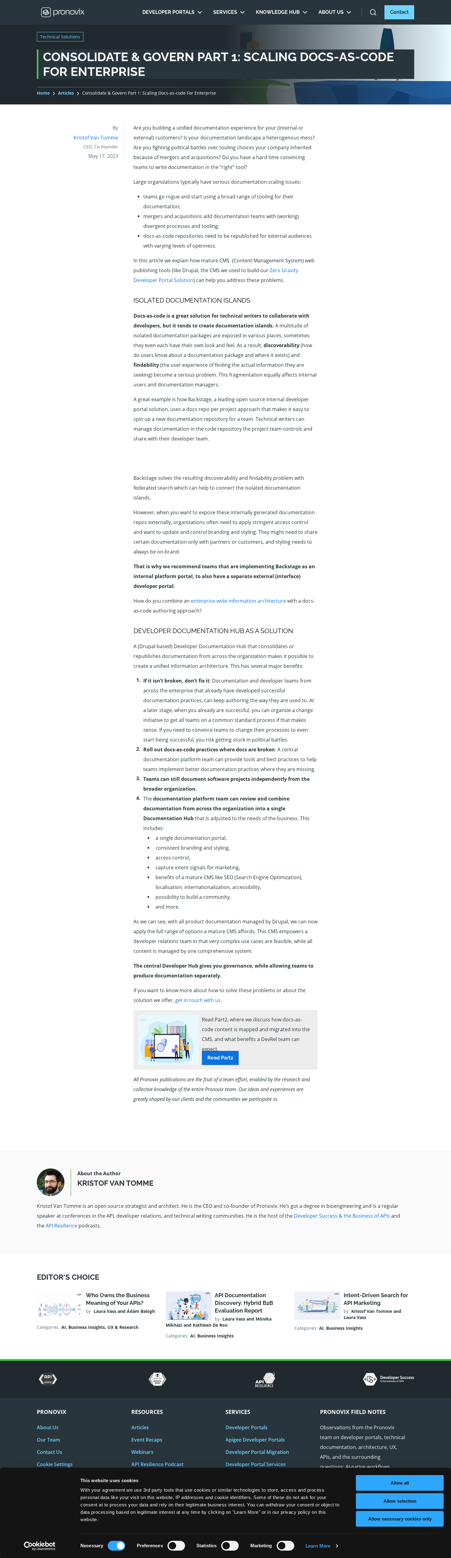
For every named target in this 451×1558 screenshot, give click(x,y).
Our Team (48, 1439)
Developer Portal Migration (257, 1452)
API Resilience (61, 1225)
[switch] (176, 1548)
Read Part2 (220, 1058)
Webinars (142, 1452)
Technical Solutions (60, 37)
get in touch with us (198, 1000)
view (96, 1316)
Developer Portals (168, 12)
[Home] (63, 12)
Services (225, 12)
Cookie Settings (55, 1464)
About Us (331, 12)
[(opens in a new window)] (48, 1379)
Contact (399, 12)
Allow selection (400, 1501)
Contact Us (49, 1452)
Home (43, 93)
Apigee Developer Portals (255, 1439)
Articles (66, 93)
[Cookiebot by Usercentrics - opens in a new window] (40, 1546)
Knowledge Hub (278, 12)
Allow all (400, 1483)
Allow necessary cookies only (400, 1518)
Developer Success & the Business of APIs (342, 1215)
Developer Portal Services (256, 1464)
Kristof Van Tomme (96, 137)
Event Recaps (146, 1439)
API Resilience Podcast (157, 1464)
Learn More (318, 1545)
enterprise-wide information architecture (238, 600)
